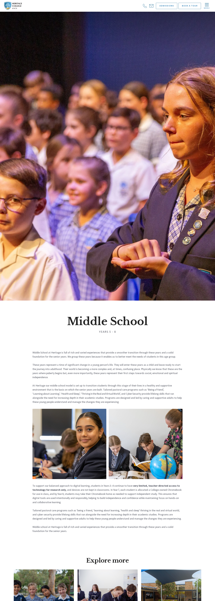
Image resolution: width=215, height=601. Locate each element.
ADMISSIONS (166, 6)
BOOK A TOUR (190, 6)
